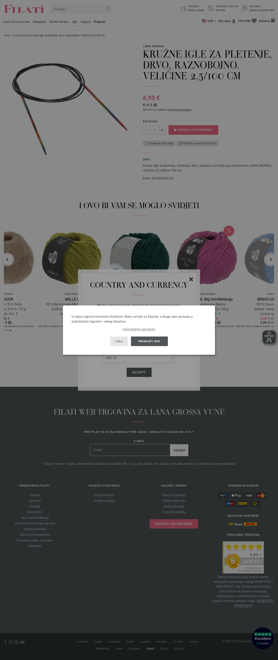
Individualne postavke (139, 329)
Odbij (119, 341)
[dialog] (139, 330)
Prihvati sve (149, 341)
